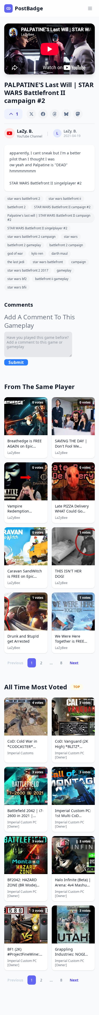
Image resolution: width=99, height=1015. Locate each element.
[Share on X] (31, 114)
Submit (16, 362)
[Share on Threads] (54, 114)
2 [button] (41, 662)
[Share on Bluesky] (66, 114)
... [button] (51, 662)
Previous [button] (15, 662)
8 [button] (61, 662)
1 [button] (32, 662)
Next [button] (74, 662)
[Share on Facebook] (43, 114)
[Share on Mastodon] (78, 114)
